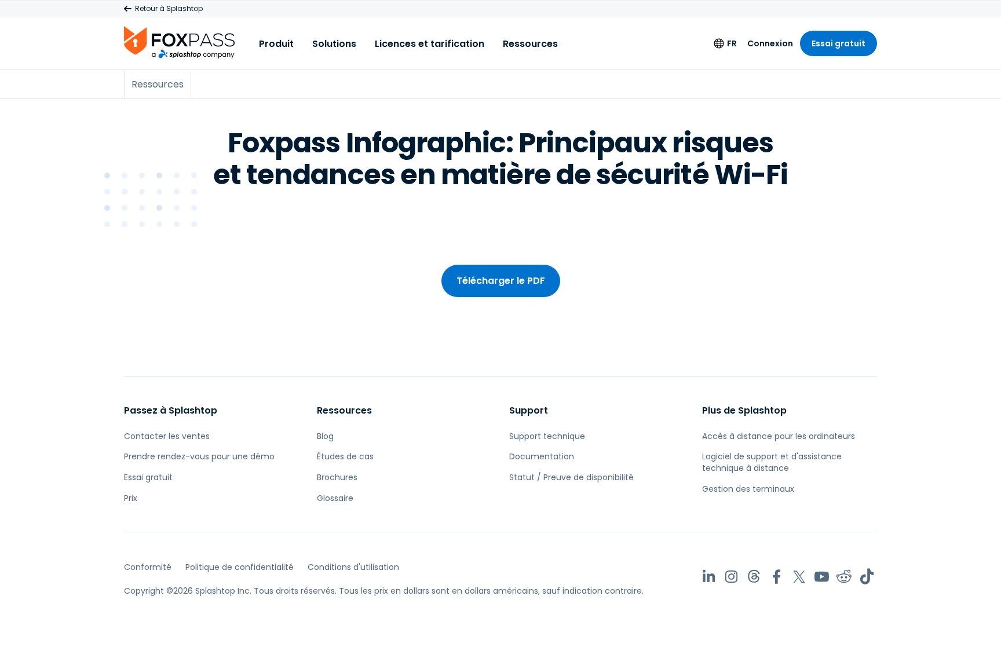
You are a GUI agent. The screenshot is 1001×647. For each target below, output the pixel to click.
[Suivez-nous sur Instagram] (731, 576)
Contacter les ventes (167, 436)
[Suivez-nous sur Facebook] (776, 576)
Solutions (334, 43)
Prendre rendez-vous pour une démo (199, 456)
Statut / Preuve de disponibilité (571, 477)
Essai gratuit (838, 43)
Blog (325, 436)
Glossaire (335, 498)
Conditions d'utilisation (353, 567)
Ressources (530, 43)
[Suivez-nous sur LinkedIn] (709, 576)
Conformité (147, 567)
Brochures (337, 477)
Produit (276, 43)
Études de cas (345, 456)
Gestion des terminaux (748, 489)
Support (528, 410)
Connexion (770, 43)
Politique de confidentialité (239, 567)
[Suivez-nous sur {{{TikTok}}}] (867, 576)
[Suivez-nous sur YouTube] (822, 576)
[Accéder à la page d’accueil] (179, 42)
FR (732, 43)
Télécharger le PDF (500, 280)
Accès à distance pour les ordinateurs (778, 436)
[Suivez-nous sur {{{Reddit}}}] (844, 576)
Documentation (541, 456)
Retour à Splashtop (169, 8)
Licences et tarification (429, 43)
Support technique (547, 436)
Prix (130, 498)
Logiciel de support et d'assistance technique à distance (772, 462)
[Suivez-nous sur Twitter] (799, 576)
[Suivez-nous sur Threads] (754, 576)
